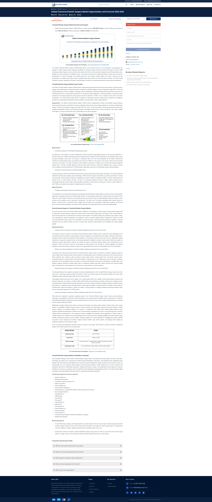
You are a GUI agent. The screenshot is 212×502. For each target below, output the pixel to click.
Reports (110, 483)
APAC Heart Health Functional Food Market (138, 84)
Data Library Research (155, 499)
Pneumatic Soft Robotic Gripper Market (137, 75)
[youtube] (143, 492)
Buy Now (154, 18)
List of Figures (94, 18)
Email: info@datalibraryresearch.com (152, 1)
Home (132, 4)
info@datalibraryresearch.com (135, 62)
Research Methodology (115, 18)
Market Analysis (140, 4)
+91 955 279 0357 (135, 64)
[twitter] (131, 492)
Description (57, 18)
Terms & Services (94, 489)
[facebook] (127, 492)
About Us (149, 4)
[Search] (126, 5)
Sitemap (91, 492)
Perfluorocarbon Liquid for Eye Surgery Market (139, 82)
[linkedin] (135, 492)
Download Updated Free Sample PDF (98, 64)
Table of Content (75, 18)
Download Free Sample (143, 49)
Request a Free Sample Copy (97, 351)
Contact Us (157, 4)
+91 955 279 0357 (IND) (136, 1)
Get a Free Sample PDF (97, 144)
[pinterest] (139, 492)
